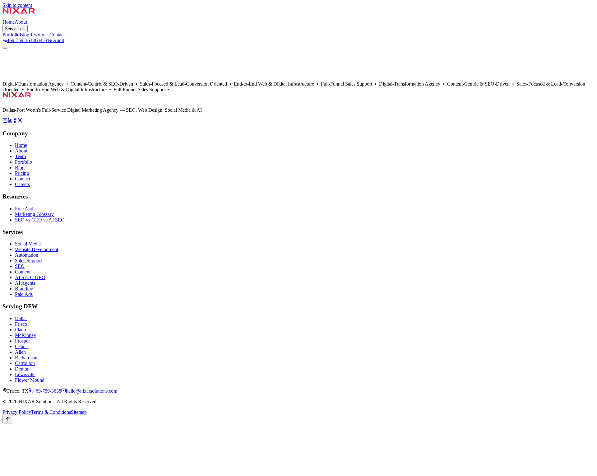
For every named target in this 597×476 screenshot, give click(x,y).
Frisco (21, 324)
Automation (26, 255)
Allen (20, 352)
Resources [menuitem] (39, 34)
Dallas (21, 84)
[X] (19, 121)
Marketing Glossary (34, 214)
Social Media (28, 243)
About (8, 84)
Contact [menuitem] (57, 34)
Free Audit (25, 208)
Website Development (36, 249)
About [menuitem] (21, 22)
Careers (22, 184)
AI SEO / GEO (30, 277)
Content (22, 271)
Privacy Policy (16, 412)
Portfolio (35, 84)
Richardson (26, 357)
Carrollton (25, 363)
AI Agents (25, 283)
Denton (22, 368)
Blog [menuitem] (24, 34)
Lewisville (25, 374)
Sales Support (28, 260)
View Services (45, 79)
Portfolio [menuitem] (11, 34)
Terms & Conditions (51, 412)
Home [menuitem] (8, 22)
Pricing (22, 173)
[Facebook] (14, 121)
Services (13, 28)
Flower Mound (29, 380)
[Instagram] (4, 121)
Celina (21, 346)
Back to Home (16, 79)
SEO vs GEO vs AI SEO (40, 219)
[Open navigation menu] (4, 48)
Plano (20, 329)
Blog (20, 167)
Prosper (22, 340)
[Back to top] (7, 419)
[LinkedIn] (9, 121)
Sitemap (79, 412)
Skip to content (17, 5)
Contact (52, 84)
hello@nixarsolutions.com (91, 391)
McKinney (25, 335)
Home (21, 145)
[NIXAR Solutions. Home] (18, 16)
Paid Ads (24, 294)
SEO (20, 266)
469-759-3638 (21, 40)
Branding (24, 288)
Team (20, 156)
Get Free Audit (49, 40)
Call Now (12, 439)
